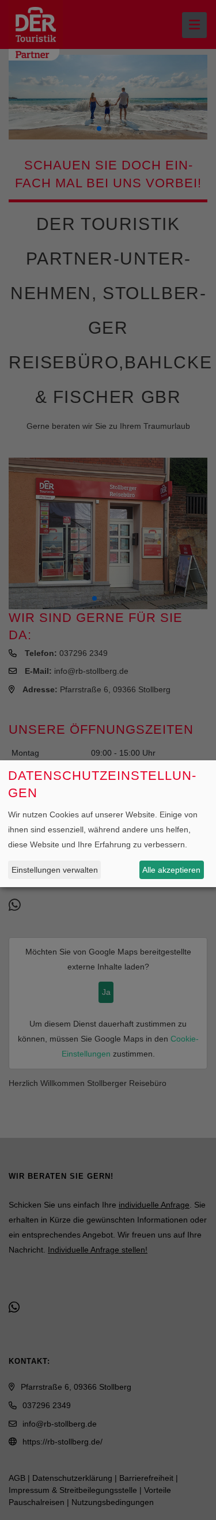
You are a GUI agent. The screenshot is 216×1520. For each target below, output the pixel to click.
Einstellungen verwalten (55, 869)
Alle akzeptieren (171, 869)
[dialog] (108, 824)
